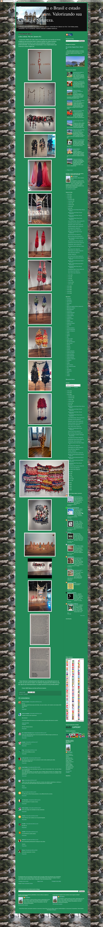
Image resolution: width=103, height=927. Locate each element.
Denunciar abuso (70, 379)
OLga (23, 750)
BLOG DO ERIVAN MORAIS (73, 507)
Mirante (68, 344)
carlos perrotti (25, 758)
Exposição (26, 694)
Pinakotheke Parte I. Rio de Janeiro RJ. (76, 269)
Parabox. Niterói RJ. (72, 254)
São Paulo (69, 369)
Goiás (68, 332)
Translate (76, 387)
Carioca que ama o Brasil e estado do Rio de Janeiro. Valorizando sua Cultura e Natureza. (50, 14)
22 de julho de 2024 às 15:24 (31, 750)
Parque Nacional (70, 357)
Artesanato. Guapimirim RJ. (78, 81)
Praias (68, 363)
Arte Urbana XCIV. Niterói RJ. (74, 249)
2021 (68, 289)
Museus (68, 346)
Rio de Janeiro (70, 364)
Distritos (68, 320)
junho (69, 275)
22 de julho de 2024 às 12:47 (36, 713)
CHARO (23, 831)
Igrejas (68, 335)
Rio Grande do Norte (71, 366)
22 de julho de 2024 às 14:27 (32, 742)
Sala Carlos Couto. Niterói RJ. (74, 272)
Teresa (23, 850)
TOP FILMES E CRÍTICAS (72, 603)
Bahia (68, 304)
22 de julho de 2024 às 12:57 (40, 732)
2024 (68, 197)
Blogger (54, 909)
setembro (70, 204)
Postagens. (69, 360)
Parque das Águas (71, 352)
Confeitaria (69, 317)
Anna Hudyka (25, 767)
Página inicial (40, 881)
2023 (68, 286)
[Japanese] (73, 734)
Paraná (68, 349)
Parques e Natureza (71, 358)
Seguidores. (69, 371)
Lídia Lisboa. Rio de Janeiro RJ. (74, 229)
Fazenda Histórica (70, 327)
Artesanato (69, 303)
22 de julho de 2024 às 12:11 (36, 701)
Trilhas (68, 374)
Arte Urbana (69, 301)
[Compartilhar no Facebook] (32, 692)
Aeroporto (69, 298)
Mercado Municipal (71, 341)
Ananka (23, 742)
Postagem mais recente (23, 881)
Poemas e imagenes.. (72, 592)
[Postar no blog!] (30, 692)
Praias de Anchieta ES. (77, 159)
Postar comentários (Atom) (27, 883)
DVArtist (69, 532)
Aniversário (69, 300)
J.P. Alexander (25, 799)
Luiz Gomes (75, 176)
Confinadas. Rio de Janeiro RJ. (74, 222)
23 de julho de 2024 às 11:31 (32, 831)
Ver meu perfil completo (70, 188)
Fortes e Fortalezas (71, 331)
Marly (23, 780)
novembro (70, 201)
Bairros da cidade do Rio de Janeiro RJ (75, 306)
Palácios (69, 347)
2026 (68, 194)
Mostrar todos (82, 615)
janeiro (69, 283)
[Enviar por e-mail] (28, 692)
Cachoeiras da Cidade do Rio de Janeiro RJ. (78, 73)
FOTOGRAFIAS (70, 556)
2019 (68, 293)
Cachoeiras (69, 311)
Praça (68, 361)
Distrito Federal (70, 318)
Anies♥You (69, 569)
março (69, 280)
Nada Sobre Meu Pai (78, 496)
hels (23, 792)
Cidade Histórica (70, 315)
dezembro (70, 199)
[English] (67, 736)
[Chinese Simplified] (76, 734)
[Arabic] (67, 734)
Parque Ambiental (70, 351)
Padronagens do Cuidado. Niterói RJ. (75, 250)
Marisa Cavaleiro (25, 701)
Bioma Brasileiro (70, 309)
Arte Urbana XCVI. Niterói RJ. (74, 228)
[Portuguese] (83, 734)
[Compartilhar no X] (31, 692)
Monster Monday (77, 533)
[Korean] (70, 734)
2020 (68, 291)
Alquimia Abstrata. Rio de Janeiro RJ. (75, 226)
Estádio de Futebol (71, 323)
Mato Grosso (69, 340)
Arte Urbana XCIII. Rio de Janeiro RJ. (75, 256)
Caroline (24, 823)
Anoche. (75, 593)
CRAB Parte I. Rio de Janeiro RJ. (75, 244)
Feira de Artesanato (71, 329)
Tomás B (24, 839)
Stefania (23, 815)
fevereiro (70, 282)
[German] (73, 736)
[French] (70, 736)
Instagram (24, 724)
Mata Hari (69, 495)
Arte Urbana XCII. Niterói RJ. (74, 271)
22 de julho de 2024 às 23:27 (35, 807)
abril (69, 278)
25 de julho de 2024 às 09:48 (31, 850)
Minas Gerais (69, 343)
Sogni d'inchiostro (71, 544)
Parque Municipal (70, 355)
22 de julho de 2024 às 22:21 (34, 799)
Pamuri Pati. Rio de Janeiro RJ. (74, 234)
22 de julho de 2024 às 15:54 (34, 758)
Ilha (67, 337)
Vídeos (68, 375)
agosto (69, 206)
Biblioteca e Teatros (71, 307)
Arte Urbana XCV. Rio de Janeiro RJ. (75, 241)
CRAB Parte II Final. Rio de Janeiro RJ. (76, 242)
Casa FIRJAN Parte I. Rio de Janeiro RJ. (76, 221)
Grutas (68, 334)
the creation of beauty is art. (28, 732)
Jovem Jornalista (25, 713)
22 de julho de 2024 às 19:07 (31, 780)
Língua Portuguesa (77, 583)
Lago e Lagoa (70, 338)
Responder (24, 709)
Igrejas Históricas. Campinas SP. (76, 149)
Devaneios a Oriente (71, 582)
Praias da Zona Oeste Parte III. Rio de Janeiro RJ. (78, 130)
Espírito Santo (70, 321)
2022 (68, 287)
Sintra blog (69, 520)
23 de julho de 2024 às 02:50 (32, 815)
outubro (70, 202)
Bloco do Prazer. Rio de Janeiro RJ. (75, 236)
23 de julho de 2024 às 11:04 (32, 823)
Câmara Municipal (70, 312)
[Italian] (80, 736)
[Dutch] (83, 736)
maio (69, 276)
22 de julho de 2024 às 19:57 (30, 792)
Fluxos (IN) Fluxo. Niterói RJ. (74, 252)
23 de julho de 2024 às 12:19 (32, 839)
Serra (68, 372)
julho (69, 208)
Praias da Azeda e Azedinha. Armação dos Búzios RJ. (78, 91)
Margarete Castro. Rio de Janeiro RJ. (75, 224)
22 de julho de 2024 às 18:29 (34, 767)
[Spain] (76, 736)
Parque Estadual (70, 354)
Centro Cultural (70, 314)
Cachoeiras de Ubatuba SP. (78, 139)
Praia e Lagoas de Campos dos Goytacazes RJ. (78, 101)
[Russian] (80, 734)
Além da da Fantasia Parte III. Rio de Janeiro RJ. (78, 111)
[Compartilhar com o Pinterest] (34, 692)
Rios (68, 367)
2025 (68, 196)
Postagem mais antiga (56, 881)
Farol (68, 326)
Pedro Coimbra (25, 807)
